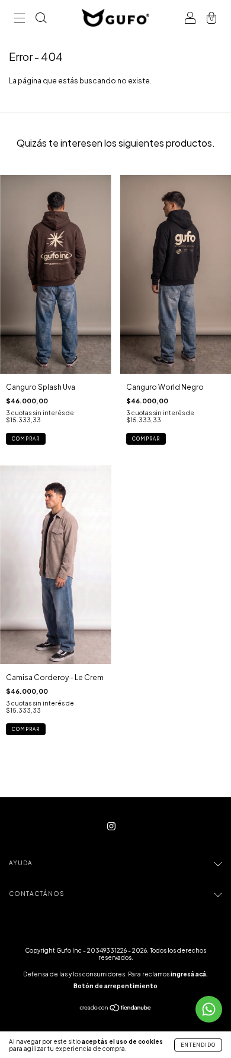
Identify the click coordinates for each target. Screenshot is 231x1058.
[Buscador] (41, 19)
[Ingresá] (190, 19)
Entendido (198, 1045)
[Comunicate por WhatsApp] (208, 1009)
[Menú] (19, 19)
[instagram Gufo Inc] (111, 825)
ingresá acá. (189, 974)
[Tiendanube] (116, 1009)
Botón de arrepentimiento (115, 985)
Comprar (26, 439)
